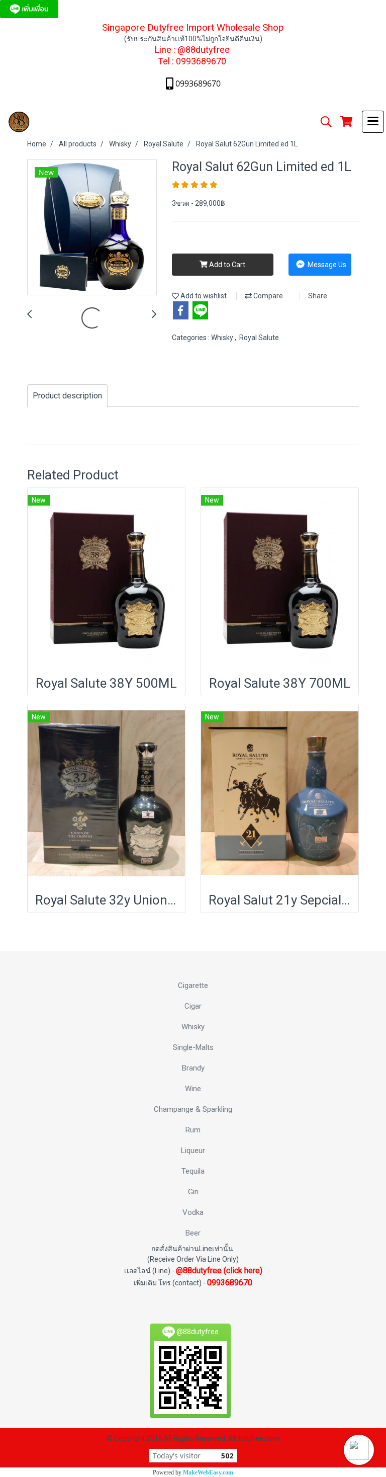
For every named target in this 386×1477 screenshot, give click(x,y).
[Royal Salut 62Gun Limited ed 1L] (92, 228)
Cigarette (193, 985)
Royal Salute (259, 338)
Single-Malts (193, 1047)
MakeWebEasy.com (208, 1472)
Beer (193, 1233)
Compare (267, 296)
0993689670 (201, 61)
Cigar (193, 1006)
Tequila (193, 1171)
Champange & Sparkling (193, 1109)
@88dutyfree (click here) (219, 1270)
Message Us (326, 265)
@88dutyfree (203, 49)
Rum (193, 1129)
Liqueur (193, 1150)
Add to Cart (226, 265)
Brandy (193, 1068)
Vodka (193, 1212)
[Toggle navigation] (373, 122)
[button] (359, 1450)
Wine (193, 1088)
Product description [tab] (67, 395)
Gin (193, 1191)
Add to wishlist (203, 296)
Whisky (223, 338)
